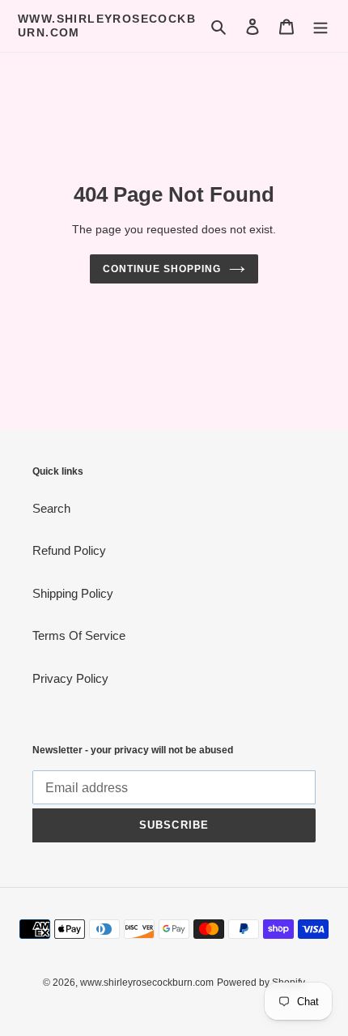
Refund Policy (69, 550)
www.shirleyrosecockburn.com (107, 25)
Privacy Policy (70, 678)
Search (51, 508)
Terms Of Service (78, 635)
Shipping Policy (72, 593)
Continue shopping (162, 269)
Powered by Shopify (261, 982)
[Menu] (320, 26)
